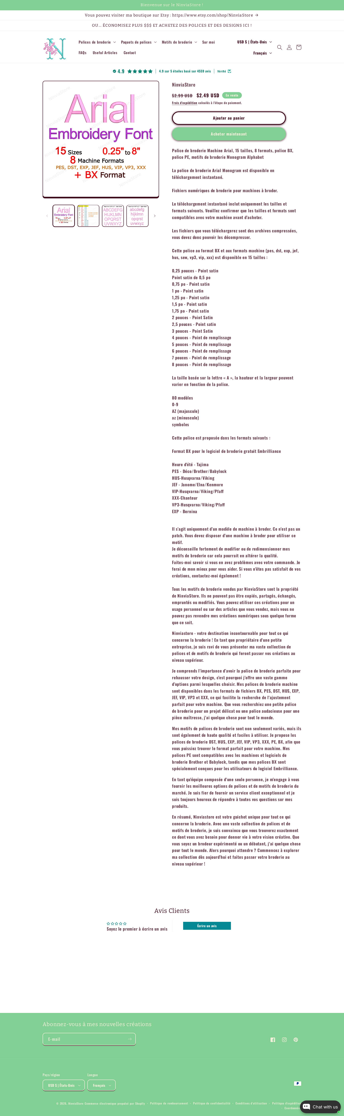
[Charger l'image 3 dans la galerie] (113, 216)
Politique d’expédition (286, 1103)
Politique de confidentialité (211, 1103)
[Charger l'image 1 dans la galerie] (64, 216)
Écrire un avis (207, 925)
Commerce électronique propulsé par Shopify (115, 1103)
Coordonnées (292, 1108)
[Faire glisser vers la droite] (154, 215)
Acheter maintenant (229, 133)
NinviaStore (76, 1103)
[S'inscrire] (129, 1039)
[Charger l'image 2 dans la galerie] (88, 216)
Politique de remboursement (169, 1103)
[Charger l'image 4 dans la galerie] (137, 216)
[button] (97, 42)
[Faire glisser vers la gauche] (47, 215)
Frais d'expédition (184, 102)
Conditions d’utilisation (251, 1103)
